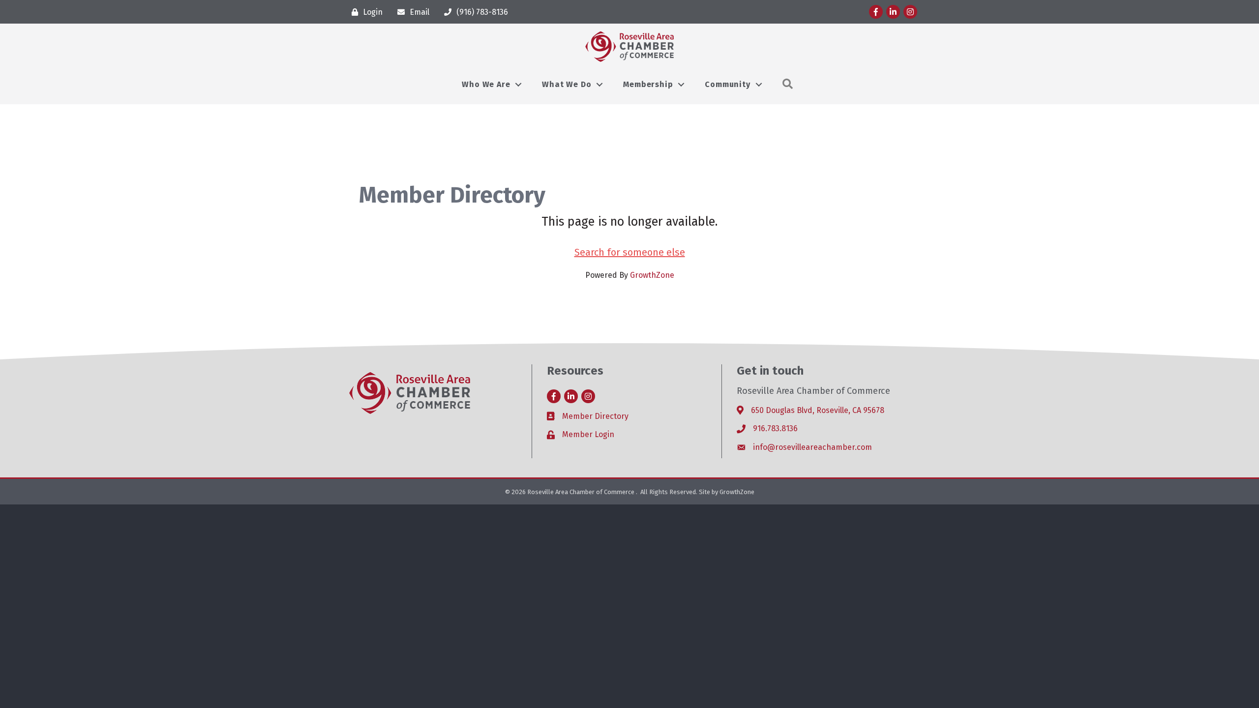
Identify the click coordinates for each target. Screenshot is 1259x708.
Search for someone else (629, 252)
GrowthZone (652, 275)
